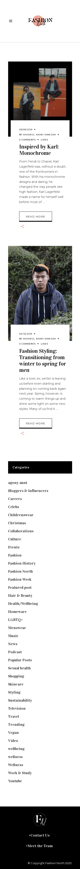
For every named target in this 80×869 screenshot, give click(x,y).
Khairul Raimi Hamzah (39, 134)
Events (13, 547)
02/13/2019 (25, 333)
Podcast (15, 652)
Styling (14, 692)
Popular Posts (20, 660)
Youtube (15, 781)
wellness (15, 756)
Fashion (15, 555)
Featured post (20, 587)
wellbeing (16, 748)
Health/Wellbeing (23, 603)
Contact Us (40, 835)
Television (17, 708)
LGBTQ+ (15, 619)
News (12, 644)
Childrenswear (20, 515)
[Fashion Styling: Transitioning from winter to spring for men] (40, 293)
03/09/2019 (26, 129)
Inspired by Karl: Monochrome (39, 149)
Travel (13, 716)
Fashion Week (19, 579)
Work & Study (20, 773)
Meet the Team (40, 846)
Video (13, 740)
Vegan (13, 732)
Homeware (17, 611)
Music (13, 636)
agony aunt (17, 482)
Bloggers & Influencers (28, 490)
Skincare (15, 684)
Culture (14, 539)
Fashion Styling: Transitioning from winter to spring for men (42, 360)
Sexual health (19, 668)
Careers (15, 498)
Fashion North (20, 571)
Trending (16, 724)
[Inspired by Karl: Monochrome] (40, 99)
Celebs (13, 507)
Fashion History (22, 563)
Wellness (15, 764)
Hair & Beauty (20, 595)
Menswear (17, 627)
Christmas (17, 523)
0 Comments (27, 139)
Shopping (16, 676)
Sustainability (20, 700)
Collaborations (20, 531)
